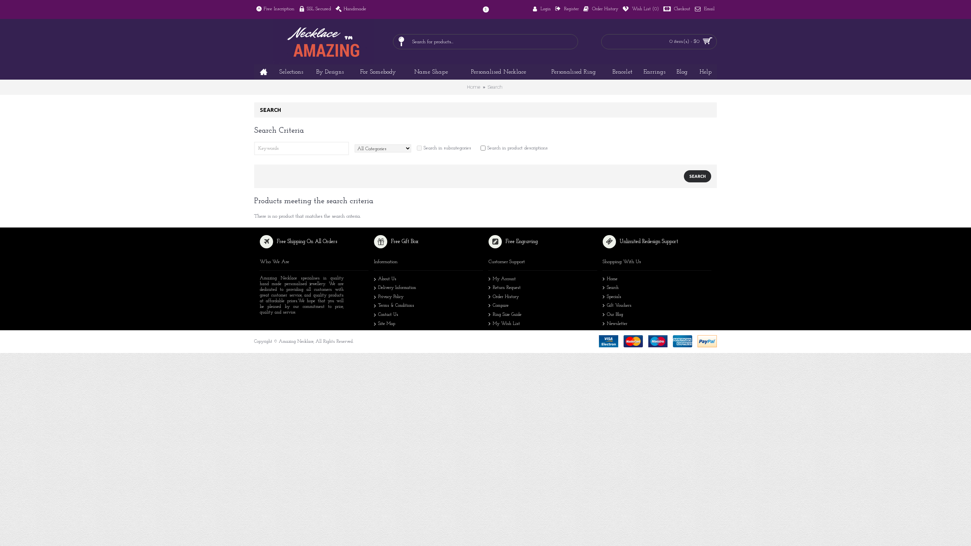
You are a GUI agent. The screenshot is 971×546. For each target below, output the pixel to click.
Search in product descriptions (517, 148)
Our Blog (615, 314)
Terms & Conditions (396, 305)
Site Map (386, 324)
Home (473, 87)
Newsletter (617, 324)
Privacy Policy (391, 297)
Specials (614, 297)
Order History (506, 297)
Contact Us (388, 314)
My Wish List (506, 324)
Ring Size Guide (507, 314)
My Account (504, 279)
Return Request (507, 288)
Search (495, 87)
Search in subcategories (447, 148)
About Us (387, 279)
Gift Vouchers (619, 305)
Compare (501, 305)
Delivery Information (397, 288)
